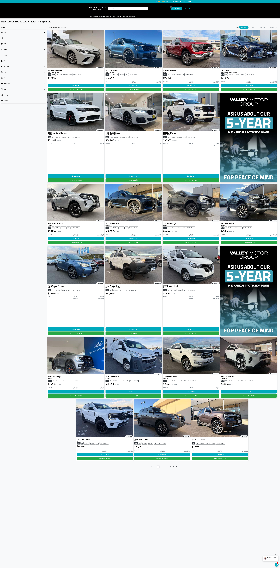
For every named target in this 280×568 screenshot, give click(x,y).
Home (90, 16)
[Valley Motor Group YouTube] (190, 1)
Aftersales (112, 16)
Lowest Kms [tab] (272, 27)
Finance (119, 16)
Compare (100, 67)
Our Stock (101, 16)
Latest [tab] (253, 27)
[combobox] (128, 8)
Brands (95, 16)
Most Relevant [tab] (243, 27)
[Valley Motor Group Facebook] (188, 1)
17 (170, 467)
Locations (184, 1)
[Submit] (109, 8)
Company (124, 16)
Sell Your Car (187, 8)
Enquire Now (76, 85)
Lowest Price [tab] (262, 27)
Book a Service (177, 8)
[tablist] (258, 27)
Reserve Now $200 (76, 89)
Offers (107, 16)
